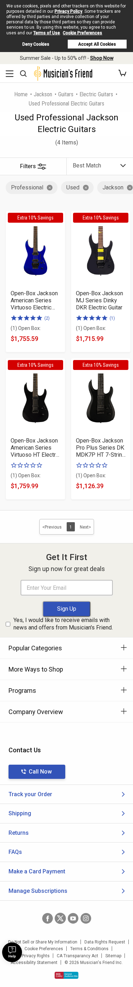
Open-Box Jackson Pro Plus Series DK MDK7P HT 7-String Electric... (100, 447)
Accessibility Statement (34, 962)
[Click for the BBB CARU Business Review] (66, 975)
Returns (19, 832)
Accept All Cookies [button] (97, 44)
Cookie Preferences (82, 32)
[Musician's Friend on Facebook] (47, 918)
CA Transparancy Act (77, 955)
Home (21, 94)
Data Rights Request (104, 942)
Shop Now (101, 58)
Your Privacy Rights (31, 955)
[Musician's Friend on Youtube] (73, 918)
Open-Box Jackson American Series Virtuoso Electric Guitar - (34, 300)
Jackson (43, 94)
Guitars (65, 94)
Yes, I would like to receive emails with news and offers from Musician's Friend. (63, 624)
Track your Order (30, 794)
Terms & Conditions (89, 948)
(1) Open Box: (26, 328)
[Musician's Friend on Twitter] (60, 918)
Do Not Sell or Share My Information (42, 942)
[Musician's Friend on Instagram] (85, 918)
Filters (28, 166)
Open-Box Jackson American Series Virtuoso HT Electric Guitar (35, 447)
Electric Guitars (96, 94)
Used (72, 187)
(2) (47, 318)
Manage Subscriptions (38, 891)
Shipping (20, 813)
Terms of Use (46, 32)
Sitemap (113, 955)
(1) (112, 318)
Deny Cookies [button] (35, 44)
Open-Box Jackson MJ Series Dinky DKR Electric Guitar (99, 300)
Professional (27, 187)
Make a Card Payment (37, 871)
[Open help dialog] (12, 952)
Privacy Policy (68, 11)
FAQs (15, 852)
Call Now (40, 771)
